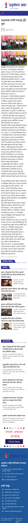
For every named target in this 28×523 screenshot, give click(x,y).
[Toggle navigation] (26, 13)
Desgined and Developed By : (19, 520)
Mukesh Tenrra (9, 30)
